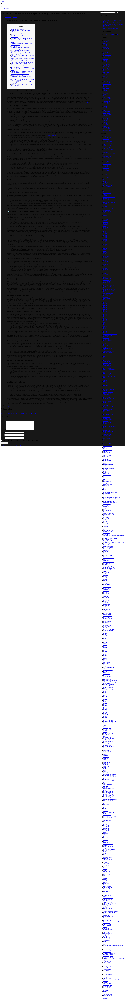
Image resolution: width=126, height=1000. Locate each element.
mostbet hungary (107, 604)
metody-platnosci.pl (107, 583)
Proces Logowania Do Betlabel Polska (20, 74)
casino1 (105, 377)
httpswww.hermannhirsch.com (110, 502)
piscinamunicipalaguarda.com (110, 799)
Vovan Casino (106, 962)
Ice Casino (105, 505)
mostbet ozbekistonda (108, 608)
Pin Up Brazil (106, 750)
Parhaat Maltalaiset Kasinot (109, 722)
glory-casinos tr (106, 471)
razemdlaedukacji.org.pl (108, 846)
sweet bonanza (106, 907)
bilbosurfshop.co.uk (108, 295)
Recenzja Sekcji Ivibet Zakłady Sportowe (20, 60)
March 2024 (106, 78)
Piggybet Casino (107, 747)
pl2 (104, 801)
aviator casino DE (107, 257)
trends (104, 931)
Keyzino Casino (107, 543)
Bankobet (105, 273)
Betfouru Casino (107, 286)
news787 (105, 655)
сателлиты (106, 990)
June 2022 (105, 106)
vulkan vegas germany (108, 963)
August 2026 (106, 40)
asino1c (105, 248)
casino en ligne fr (107, 363)
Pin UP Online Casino (108, 751)
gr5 (104, 480)
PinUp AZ (105, 783)
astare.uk (105, 252)
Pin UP (105, 749)
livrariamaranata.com (108, 563)
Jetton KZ (105, 526)
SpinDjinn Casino (107, 887)
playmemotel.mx (107, 805)
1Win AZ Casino (107, 145)
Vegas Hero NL (107, 952)
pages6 (105, 716)
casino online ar (107, 365)
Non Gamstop (106, 662)
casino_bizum (106, 372)
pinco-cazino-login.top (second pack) (111, 782)
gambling (105, 459)
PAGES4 (105, 714)
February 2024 (106, 80)
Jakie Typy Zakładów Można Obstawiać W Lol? (22, 55)
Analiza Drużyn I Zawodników (18, 29)
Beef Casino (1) (107, 280)
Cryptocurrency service (108, 414)
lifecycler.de (106, 560)
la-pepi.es (105, 551)
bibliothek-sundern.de (108, 293)
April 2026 (105, 45)
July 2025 (105, 57)
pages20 (105, 705)
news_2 (105, 635)
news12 (105, 638)
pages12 (105, 700)
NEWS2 (105, 643)
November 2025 (107, 52)
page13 (105, 692)
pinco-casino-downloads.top (109, 774)
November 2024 (107, 68)
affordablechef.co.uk (108, 208)
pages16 (105, 704)
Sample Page (6, 8)
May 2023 (105, 92)
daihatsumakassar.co (108, 418)
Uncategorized (8, 406)
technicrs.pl (106, 915)
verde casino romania (108, 957)
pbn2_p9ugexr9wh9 (108, 741)
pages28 (105, 709)
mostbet (87, 102)
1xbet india (105, 166)
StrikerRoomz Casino (108, 898)
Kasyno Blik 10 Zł (107, 539)
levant (104, 556)
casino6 (105, 384)
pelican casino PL (107, 743)
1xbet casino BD (107, 164)
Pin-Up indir (106, 758)
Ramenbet (105, 845)
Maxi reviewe (106, 572)
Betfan (12, 34)
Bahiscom (105, 270)
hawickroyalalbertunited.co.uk (110, 492)
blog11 (105, 306)
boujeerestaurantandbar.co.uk (110, 342)
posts (104, 822)
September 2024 (107, 70)
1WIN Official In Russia (109, 153)
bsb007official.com (107, 348)
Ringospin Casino (107, 857)
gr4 (104, 479)
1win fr (105, 150)
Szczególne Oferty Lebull (17, 75)
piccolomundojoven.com (109, 746)
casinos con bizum (107, 388)
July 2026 (105, 41)
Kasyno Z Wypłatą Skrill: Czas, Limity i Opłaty (114, 542)
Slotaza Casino (106, 874)
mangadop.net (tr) (107, 569)
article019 (105, 231)
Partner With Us (107, 729)
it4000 (104, 522)
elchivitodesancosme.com (109, 431)
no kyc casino (106, 659)
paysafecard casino (107, 737)
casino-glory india (107, 374)
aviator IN (105, 260)
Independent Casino (108, 508)
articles (105, 245)
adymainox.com (107, 204)
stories (104, 896)
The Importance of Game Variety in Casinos (113, 19)
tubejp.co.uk (106, 935)
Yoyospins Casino (107, 977)
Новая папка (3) (107, 987)
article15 (105, 237)
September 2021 (107, 118)
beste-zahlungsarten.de (108, 285)
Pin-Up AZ (106, 755)
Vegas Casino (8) (107, 950)
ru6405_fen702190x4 (108, 859)
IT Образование (107, 519)
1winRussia (106, 157)
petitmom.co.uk (107, 745)
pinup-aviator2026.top (108, 788)
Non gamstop (106, 664)
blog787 (105, 326)
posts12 (105, 824)
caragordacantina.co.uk (108, 351)
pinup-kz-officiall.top (108, 796)
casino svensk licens (108, 368)
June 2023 (105, 90)
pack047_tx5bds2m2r (108, 685)
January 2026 (106, 49)
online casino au (107, 675)
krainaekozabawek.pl (108, 547)
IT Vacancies (106, 517)
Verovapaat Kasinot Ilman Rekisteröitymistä (113, 958)
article (104, 226)
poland (105, 813)
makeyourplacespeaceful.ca (109, 568)
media (104, 573)
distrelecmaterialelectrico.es (109, 426)
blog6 (104, 324)
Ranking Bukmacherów (16, 54)
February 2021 (106, 127)
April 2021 (105, 124)
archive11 (105, 223)
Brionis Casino (106, 345)
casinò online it (106, 367)
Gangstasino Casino (108, 464)
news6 (104, 653)
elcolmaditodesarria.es (108, 432)
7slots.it (105, 195)
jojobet (105, 527)
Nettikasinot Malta (107, 626)
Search (102, 11)
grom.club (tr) (106, 485)
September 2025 (107, 55)
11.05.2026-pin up (107, 143)
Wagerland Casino (107, 966)
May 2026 (105, 44)
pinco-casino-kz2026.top (109, 775)
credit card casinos (107, 409)
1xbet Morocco (106, 172)
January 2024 (106, 81)
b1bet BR (105, 268)
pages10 (105, 697)
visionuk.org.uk (107, 961)
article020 (105, 232)
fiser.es (105, 448)
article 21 (105, 228)
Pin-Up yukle (106, 768)
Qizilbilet (105, 840)
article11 (105, 233)
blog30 (105, 319)
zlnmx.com (105, 981)
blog (104, 301)
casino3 (105, 380)
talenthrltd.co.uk (107, 909)
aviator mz (105, 262)
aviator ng (105, 264)
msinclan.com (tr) (107, 614)
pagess (104, 718)
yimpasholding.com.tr (108, 974)
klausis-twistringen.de (108, 546)
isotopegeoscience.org (108, 513)
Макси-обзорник (107, 985)
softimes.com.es (107, 883)
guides (104, 489)
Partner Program (107, 728)
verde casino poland (108, 956)
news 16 (105, 633)
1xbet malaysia (106, 170)
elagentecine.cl (106, 430)
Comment (3, 429)
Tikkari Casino (106, 923)
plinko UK (105, 809)
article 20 (105, 227)
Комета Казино (107, 983)
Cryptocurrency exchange (109, 411)
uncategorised (106, 938)
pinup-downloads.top (108, 792)
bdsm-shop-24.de (107, 278)
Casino (105, 357)
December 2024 (107, 66)
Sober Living (106, 882)
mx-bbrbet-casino (107, 620)
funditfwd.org (106, 456)
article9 (105, 244)
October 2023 (106, 85)
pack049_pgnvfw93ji (108, 687)
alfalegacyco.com (107, 218)
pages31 (105, 712)
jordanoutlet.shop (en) (108, 529)
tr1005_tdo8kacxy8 (107, 925)
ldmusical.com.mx (107, 555)
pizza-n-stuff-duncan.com (109, 800)
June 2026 (105, 43)
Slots (104, 875)
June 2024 (105, 74)
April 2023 (105, 93)
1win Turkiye (106, 154)
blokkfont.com (106, 331)
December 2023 (107, 82)
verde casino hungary (108, 954)
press (104, 832)
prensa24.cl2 (106, 829)
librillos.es (105, 559)
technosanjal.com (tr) (108, 916)
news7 (104, 654)
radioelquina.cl (106, 842)
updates (105, 942)
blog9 (104, 328)
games (104, 463)
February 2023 (106, 95)
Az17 (104, 265)
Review (105, 851)
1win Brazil (106, 148)
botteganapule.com (107, 340)
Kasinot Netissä (107, 537)
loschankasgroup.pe (108, 566)
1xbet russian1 (106, 177)
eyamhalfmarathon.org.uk (109, 436)
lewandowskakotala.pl (108, 558)
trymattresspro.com (107, 933)
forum (104, 454)
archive (105, 220)
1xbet (104, 158)
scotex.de (105, 866)
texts (104, 919)
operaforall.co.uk (107, 678)
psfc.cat (105, 834)
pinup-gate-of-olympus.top (109, 794)
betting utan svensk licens (109, 289)
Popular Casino (106, 819)
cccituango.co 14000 (108, 392)
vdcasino (105, 946)
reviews (105, 854)
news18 (105, 642)
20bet (104, 179)
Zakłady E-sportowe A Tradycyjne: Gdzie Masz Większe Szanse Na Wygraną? (22, 72)
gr (103, 476)
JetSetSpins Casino (107, 525)
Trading (105, 927)
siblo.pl (105, 870)
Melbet (105, 579)
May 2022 (105, 107)
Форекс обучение (107, 996)
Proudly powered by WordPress (8, 445)
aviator (105, 255)
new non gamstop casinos (109, 629)
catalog (105, 390)
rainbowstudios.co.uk (108, 844)
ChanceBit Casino (107, 396)
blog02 (105, 302)
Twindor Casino (107, 937)
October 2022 (106, 101)
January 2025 (106, 65)
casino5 (105, 382)
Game (104, 461)
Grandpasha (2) (107, 481)
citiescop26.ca (106, 397)
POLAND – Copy (107, 815)
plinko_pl (105, 811)
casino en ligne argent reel (109, 361)
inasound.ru (106, 506)
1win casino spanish (108, 149)
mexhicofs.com (106, 584)
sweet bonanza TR (107, 908)
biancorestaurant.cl (107, 291)
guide (104, 488)
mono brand (106, 593)
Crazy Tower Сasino (108, 406)
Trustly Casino (106, 932)
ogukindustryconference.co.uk (110, 668)
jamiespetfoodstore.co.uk (109, 523)
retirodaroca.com (107, 850)
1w (104, 144)
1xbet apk (105, 160)
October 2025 (106, 53)
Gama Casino (106, 457)
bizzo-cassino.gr (107, 298)
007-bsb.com (106, 139)
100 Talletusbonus (107, 141)
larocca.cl (105, 554)
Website (2, 437)
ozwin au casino (107, 683)
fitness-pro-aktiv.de (107, 450)
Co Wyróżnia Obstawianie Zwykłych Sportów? (22, 62)
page (104, 691)
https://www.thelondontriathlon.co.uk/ (112, 498)
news (104, 631)
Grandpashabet (106, 483)
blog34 (105, 320)
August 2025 (106, 56)
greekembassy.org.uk (108, 484)
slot (104, 873)
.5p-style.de (106, 136)
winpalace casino (107, 969)
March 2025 (106, 63)
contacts (105, 403)
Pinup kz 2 (105, 787)
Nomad (105, 660)
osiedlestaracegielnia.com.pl (109, 682)
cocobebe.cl (106, 402)
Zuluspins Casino (107, 982)
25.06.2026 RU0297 (108, 185)
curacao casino (106, 417)
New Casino (106, 627)
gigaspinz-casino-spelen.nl (109, 468)
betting (105, 288)
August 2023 (106, 88)
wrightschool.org (107, 970)
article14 (105, 236)
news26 (105, 647)
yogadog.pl (106, 975)
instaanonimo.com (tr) (108, 510)
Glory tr (105, 469)
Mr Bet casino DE (107, 612)
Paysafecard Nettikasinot (109, 738)
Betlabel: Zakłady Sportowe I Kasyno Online (21, 53)
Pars (104, 726)
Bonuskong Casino (107, 335)
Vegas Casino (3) (107, 948)
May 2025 (105, 60)
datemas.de (105, 421)
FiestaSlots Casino (107, 446)
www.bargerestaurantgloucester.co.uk (112, 971)
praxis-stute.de (106, 825)
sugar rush (105, 900)
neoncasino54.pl (107, 625)
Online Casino (106, 672)
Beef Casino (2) (107, 281)
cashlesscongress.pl (107, 352)
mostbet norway (107, 606)
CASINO (105, 359)
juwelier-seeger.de (107, 531)
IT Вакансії (106, 518)
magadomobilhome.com (108, 567)
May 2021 (105, 123)
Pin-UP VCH (106, 767)
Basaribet (105, 274)
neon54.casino (106, 622)
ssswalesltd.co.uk (107, 891)
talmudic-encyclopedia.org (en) (110, 912)
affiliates (105, 207)
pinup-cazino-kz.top (108, 790)
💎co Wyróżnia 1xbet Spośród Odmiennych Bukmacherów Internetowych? (21, 39)
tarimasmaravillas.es (108, 913)
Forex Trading (106, 452)
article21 (105, 240)
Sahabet (105, 862)
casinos (105, 386)
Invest (104, 512)
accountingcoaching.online (109, 202)
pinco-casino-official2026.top (110, 776)
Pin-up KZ (105, 759)
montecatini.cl (106, 600)
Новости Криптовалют (109, 989)
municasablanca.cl (107, 616)
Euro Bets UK (106, 435)
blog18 (105, 311)
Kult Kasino (106, 550)
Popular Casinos (107, 820)
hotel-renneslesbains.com (109, 496)
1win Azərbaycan (107, 147)
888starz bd (106, 198)
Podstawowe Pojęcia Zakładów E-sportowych (22, 49)
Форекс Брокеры (107, 994)
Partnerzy (105, 732)
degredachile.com (107, 422)
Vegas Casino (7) (107, 949)
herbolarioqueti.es (107, 493)
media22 (105, 576)
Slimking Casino (107, 871)
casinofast (105, 385)
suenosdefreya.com (107, 899)
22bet (104, 181)
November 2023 (107, 84)
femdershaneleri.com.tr (108, 444)
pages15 (105, 703)
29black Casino (107, 186)
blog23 (105, 315)
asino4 (104, 251)
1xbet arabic (106, 161)
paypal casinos (106, 736)
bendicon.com (106, 282)
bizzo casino (106, 297)
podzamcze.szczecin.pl (108, 812)
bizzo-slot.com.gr (107, 299)
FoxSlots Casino (107, 455)
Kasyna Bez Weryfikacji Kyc (110, 538)
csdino (104, 415)
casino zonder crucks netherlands (111, 371)
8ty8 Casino (106, 199)
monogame (105, 598)
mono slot (105, 595)
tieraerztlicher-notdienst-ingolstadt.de (111, 921)
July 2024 (105, 73)
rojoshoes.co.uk (107, 858)
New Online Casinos (108, 630)
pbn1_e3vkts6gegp (107, 739)
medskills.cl (106, 577)
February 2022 (106, 111)
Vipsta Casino (106, 960)
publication (105, 837)
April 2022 (105, 109)
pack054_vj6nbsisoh (108, 689)
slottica (105, 878)
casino (104, 356)
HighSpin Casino (107, 494)
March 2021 (106, 126)
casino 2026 (106, 360)
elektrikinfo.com (107, 434)
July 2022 (105, 105)
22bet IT (105, 183)
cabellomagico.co (107, 349)
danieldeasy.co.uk (107, 419)
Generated (105, 467)
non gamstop (106, 663)
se (103, 867)
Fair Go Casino (106, 438)
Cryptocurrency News (108, 413)
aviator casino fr (107, 259)
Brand (104, 343)
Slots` (104, 877)
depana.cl (105, 423)
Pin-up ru (105, 763)
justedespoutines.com (108, 530)
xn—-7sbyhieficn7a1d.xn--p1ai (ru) (111, 973)
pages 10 (105, 695)
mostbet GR (106, 602)
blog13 (105, 307)
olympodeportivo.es (108, 670)
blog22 (105, 314)
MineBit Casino (107, 587)
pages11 (105, 699)
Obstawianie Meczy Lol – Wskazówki (20, 67)
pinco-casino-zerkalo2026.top (110, 778)
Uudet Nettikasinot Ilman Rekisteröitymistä (113, 945)
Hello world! (120, 34)
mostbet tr (105, 610)
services (105, 869)
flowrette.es (106, 451)
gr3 (104, 477)
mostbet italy (106, 605)
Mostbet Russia (106, 609)
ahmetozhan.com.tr (107, 211)
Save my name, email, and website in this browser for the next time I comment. (20, 440)
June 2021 (105, 122)
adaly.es (105, 203)
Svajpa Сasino (106, 906)
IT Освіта (105, 521)
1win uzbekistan (107, 156)
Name (2, 432)
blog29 (105, 316)
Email (2, 435)
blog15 (105, 309)
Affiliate (105, 206)
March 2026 (106, 47)
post (104, 821)
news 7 (105, 634)
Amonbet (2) (106, 219)
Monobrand (106, 596)
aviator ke (105, 261)
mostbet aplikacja (52, 135)
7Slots (104, 194)
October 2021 (106, 117)
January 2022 (106, 113)
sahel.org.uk (106, 863)
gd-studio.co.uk (107, 465)
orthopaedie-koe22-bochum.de (110, 680)
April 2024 (105, 77)
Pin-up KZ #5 (106, 761)
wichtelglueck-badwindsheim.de (110, 967)
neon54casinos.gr (107, 624)
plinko (104, 807)
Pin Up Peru (106, 753)
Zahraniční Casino (107, 978)
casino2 (105, 378)
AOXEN (15, 17)
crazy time (105, 405)
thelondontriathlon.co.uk (109, 920)
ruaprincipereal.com (108, 861)
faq (104, 439)
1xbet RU (105, 174)
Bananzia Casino (107, 272)
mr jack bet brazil (107, 613)
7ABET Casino (107, 193)
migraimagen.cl (106, 585)
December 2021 (107, 114)
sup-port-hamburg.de (108, 902)
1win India (105, 152)
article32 (105, 243)
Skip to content (4, 1)
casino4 (105, 381)
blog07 (105, 303)
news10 (105, 637)
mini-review (106, 588)
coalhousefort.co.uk (107, 401)
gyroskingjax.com (107, 490)
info (104, 509)
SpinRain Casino (107, 890)
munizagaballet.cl (107, 617)
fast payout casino (107, 440)
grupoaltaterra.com (107, 486)
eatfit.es (105, 429)
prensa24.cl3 (106, 830)
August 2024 (106, 72)
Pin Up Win (106, 754)
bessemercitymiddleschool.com (110, 284)
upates (104, 941)
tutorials (105, 936)
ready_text (105, 848)
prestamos (105, 833)
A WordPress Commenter (109, 34)
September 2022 (107, 102)
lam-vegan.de (106, 552)
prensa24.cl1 (106, 828)
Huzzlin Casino (107, 504)
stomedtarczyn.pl (107, 895)
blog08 (105, 305)
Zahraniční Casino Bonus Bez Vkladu (112, 979)
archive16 (105, 224)
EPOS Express (4, 3)
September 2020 (107, 130)
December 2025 (107, 51)
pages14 (105, 701)
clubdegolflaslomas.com (108, 398)
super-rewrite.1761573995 (109, 903)
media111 (105, 575)
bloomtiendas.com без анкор (110, 334)
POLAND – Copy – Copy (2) (110, 817)
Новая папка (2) (107, 986)
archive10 (105, 222)
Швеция (105, 998)
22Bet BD (105, 182)
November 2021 (107, 115)
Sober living (106, 880)
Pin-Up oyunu (106, 762)
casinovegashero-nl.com (108, 389)
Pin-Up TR (106, 765)
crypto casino (106, 410)
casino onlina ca (107, 364)
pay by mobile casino (108, 733)
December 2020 (107, 128)
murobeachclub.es (107, 618)
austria (104, 253)
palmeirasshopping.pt (108, 720)
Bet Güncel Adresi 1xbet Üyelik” (19, 66)
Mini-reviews (106, 589)
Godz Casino (106, 473)
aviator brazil (106, 256)
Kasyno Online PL (107, 541)
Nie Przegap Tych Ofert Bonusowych (20, 47)
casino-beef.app (107, 373)
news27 (105, 649)
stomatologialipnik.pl (108, 894)
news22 (105, 645)
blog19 (105, 313)
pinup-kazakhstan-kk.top (109, 795)
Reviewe (105, 853)
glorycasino (106, 472)
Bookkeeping (106, 339)
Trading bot (106, 928)
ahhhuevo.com (106, 210)
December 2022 (107, 98)
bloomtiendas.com (107, 332)
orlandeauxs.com (107, 679)
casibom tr (105, 353)
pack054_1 (105, 688)
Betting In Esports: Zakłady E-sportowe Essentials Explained (20, 51)
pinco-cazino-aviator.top (108, 779)
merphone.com (106, 581)
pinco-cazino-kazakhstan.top (110, 780)
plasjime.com (106, 804)
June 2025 (105, 59)
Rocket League (14, 46)
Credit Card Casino (107, 407)
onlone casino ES (107, 676)
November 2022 (107, 99)
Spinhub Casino (107, 888)
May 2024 (105, 76)
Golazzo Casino (107, 475)
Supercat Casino (107, 904)
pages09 (105, 696)
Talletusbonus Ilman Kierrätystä (110, 911)
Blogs (104, 330)
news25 (105, 646)
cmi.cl (104, 400)
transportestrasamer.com (108, 929)
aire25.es (105, 214)
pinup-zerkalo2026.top (108, 797)
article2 (105, 239)
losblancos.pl (106, 564)
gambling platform (107, 460)
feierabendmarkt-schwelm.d (109, 442)
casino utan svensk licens (109, 369)
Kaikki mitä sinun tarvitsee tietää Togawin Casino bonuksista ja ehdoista (113, 25)
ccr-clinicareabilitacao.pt (109, 393)
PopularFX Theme (20, 445)
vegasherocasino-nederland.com (110, 953)
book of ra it (106, 338)
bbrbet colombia (107, 276)
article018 (105, 230)
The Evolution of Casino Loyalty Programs (113, 22)
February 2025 (106, 64)
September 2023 (107, 86)
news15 (105, 641)
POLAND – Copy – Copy (109, 816)
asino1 (104, 247)
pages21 (105, 707)
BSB (104, 347)
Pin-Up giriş (106, 757)
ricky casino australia (108, 855)
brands (104, 344)
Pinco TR (105, 772)
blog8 (104, 327)
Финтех (105, 991)
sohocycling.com (107, 886)
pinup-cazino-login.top (108, 791)
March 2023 (106, 94)
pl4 (104, 803)
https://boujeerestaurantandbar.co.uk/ (111, 497)
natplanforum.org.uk (108, 621)
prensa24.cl (106, 826)
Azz (104, 266)
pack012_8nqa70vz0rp (108, 684)
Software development (108, 884)
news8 (104, 656)
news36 (105, 651)
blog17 (105, 310)
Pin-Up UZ (106, 766)
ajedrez (105, 215)
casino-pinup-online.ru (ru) (109, 376)
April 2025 (105, 61)
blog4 (104, 322)
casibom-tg (105, 355)
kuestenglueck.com (107, 548)
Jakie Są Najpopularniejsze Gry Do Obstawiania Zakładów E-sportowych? (22, 32)
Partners (105, 730)
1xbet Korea (106, 168)
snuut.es (105, 879)
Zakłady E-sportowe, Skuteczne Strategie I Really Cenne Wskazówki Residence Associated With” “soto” (22, 58)
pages (104, 693)
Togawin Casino (107, 924)
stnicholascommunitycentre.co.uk (111, 892)
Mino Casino (106, 591)
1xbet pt (105, 173)
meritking (105, 580)
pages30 (105, 710)
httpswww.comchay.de (108, 501)
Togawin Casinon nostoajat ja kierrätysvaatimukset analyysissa (110, 27)
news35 (105, 650)
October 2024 (106, 69)
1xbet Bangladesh (107, 162)
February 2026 (106, 48)
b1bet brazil (106, 269)
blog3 (104, 318)
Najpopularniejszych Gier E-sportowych (20, 30)
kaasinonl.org (106, 533)
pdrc (104, 742)
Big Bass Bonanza (107, 294)
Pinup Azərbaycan (107, 784)
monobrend (106, 597)
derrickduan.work (107, 425)
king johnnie (106, 544)
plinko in (105, 808)
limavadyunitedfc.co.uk (108, 562)
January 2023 (106, 97)
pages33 (105, 713)
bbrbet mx (105, 277)
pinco (104, 770)
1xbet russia (106, 176)
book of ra (105, 336)
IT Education (106, 515)
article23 (105, 241)
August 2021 (106, 119)
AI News (105, 212)
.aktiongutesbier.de (107, 137)
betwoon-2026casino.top (109, 290)
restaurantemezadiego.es (109, 849)
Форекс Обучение (107, 995)
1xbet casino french (107, 165)
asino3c (105, 249)
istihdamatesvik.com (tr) (108, 514)
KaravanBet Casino (107, 534)
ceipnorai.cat (106, 394)
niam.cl (105, 658)
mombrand (105, 592)
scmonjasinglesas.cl (107, 865)
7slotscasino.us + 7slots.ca (109, 197)
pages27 (105, 708)
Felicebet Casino (107, 443)
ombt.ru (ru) (106, 671)
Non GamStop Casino (108, 667)
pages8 (105, 717)
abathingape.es (106, 201)
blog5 (104, 323)
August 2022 (106, 103)
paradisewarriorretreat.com (109, 721)
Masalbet (105, 571)
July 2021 (105, 121)
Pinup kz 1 (105, 786)
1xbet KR (105, 169)
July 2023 (105, 89)
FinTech (105, 447)
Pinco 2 (105, 771)
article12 (105, 235)
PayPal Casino (106, 734)
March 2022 (106, 110)
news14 (105, 639)
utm (104, 944)
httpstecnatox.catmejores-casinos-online (112, 500)
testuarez (105, 917)
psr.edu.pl (105, 836)
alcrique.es (105, 216)
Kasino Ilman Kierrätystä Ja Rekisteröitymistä (113, 535)
